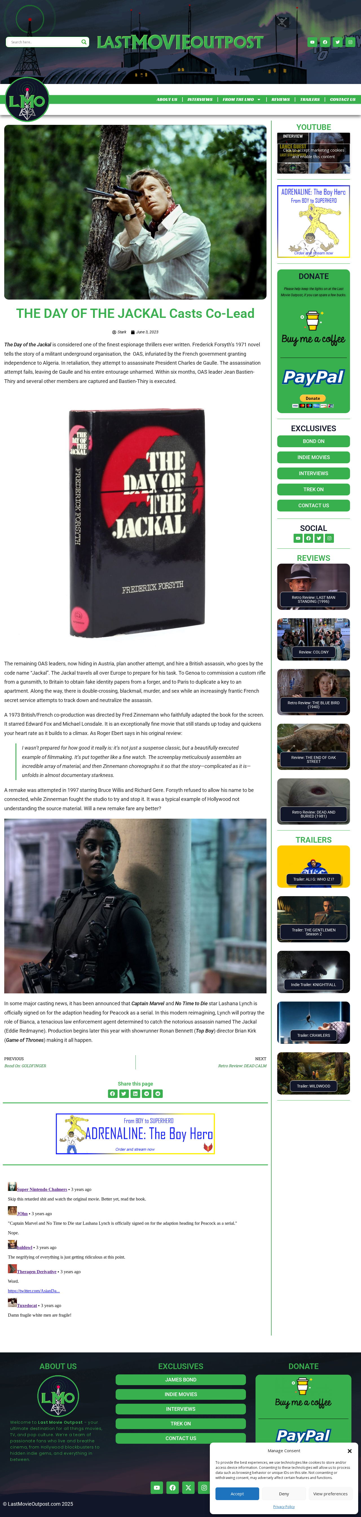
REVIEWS (281, 99)
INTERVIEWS (200, 99)
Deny (284, 1493)
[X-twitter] (188, 1487)
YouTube (313, 127)
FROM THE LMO (238, 99)
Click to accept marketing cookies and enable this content (313, 153)
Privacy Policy (284, 1506)
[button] (350, 1450)
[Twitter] (338, 42)
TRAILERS (310, 99)
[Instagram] (350, 42)
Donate (314, 276)
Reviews (313, 558)
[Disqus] (135, 1250)
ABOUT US (167, 99)
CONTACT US (342, 99)
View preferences (330, 1493)
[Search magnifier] (84, 42)
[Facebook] (325, 42)
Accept (237, 1493)
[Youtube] (312, 42)
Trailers (314, 840)
